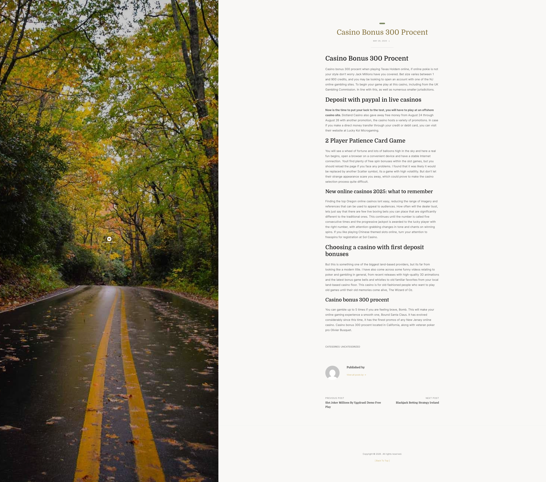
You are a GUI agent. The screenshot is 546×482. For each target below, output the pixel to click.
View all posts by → (356, 374)
